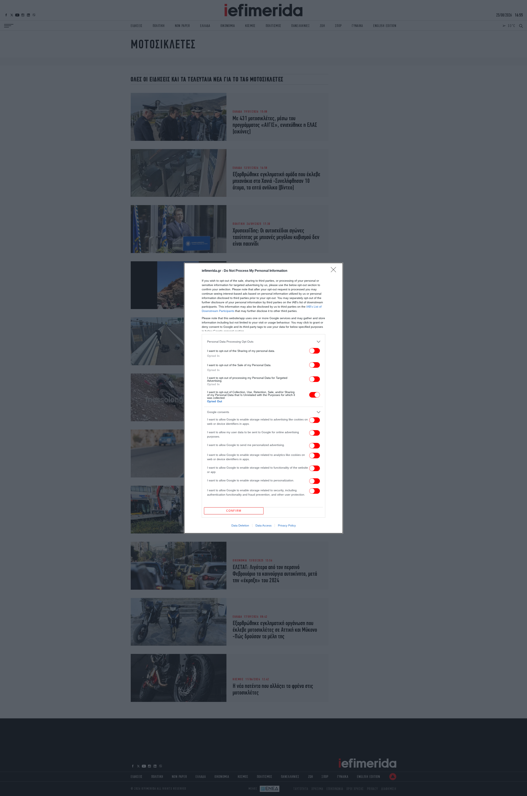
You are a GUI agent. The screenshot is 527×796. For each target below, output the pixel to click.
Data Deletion (240, 525)
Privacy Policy (287, 525)
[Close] (335, 271)
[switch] (314, 351)
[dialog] (263, 398)
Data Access (263, 525)
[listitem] (263, 342)
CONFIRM (233, 510)
